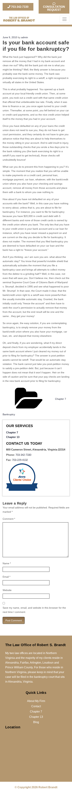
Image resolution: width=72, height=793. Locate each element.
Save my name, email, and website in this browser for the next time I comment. (34, 609)
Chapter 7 (12, 432)
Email (6, 576)
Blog (36, 722)
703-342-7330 (19, 6)
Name (7, 563)
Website (7, 590)
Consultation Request (54, 8)
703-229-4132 (20, 459)
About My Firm (36, 700)
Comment (9, 518)
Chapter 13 (12, 437)
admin (24, 37)
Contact (36, 706)
